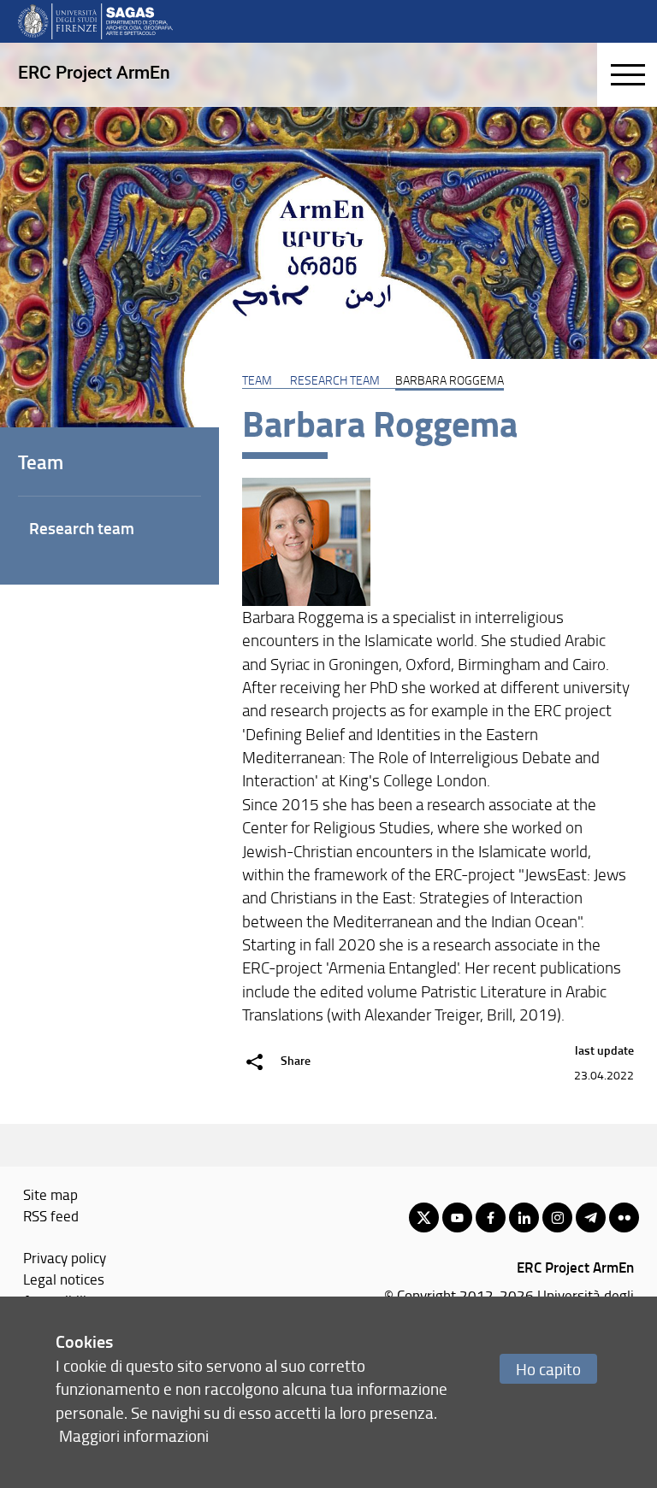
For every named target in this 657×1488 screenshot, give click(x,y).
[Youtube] (457, 1217)
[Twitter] (424, 1217)
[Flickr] (624, 1217)
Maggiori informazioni (134, 1435)
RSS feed (51, 1215)
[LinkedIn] (524, 1217)
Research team (335, 379)
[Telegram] (591, 1217)
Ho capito (548, 1368)
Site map (50, 1194)
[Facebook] (491, 1217)
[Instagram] (557, 1217)
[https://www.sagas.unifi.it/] (95, 20)
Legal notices (63, 1278)
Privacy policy (64, 1257)
